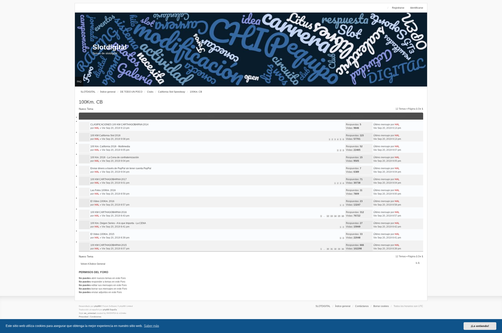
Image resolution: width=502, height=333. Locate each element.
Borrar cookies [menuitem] (381, 306)
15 (339, 216)
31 (332, 249)
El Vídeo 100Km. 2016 (102, 201)
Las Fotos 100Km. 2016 (103, 190)
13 (332, 216)
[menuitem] (84, 317)
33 (339, 249)
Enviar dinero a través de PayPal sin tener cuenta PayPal (120, 168)
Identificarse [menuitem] (416, 7)
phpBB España (110, 310)
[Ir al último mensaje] (401, 124)
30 (328, 249)
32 (335, 249)
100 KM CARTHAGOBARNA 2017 (108, 179)
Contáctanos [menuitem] (362, 306)
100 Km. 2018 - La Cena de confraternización (114, 157)
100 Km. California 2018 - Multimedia (110, 146)
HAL (97, 128)
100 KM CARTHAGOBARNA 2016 (108, 212)
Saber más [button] (151, 326)
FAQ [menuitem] (79, 81)
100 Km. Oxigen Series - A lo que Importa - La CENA (118, 223)
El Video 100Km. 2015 (102, 234)
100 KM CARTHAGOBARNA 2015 (108, 245)
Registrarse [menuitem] (398, 7)
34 (343, 249)
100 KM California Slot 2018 (105, 135)
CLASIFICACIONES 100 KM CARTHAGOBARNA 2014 (119, 124)
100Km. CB (91, 102)
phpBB (97, 306)
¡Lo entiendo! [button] (480, 326)
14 (335, 216)
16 (343, 216)
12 (328, 216)
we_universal (90, 313)
